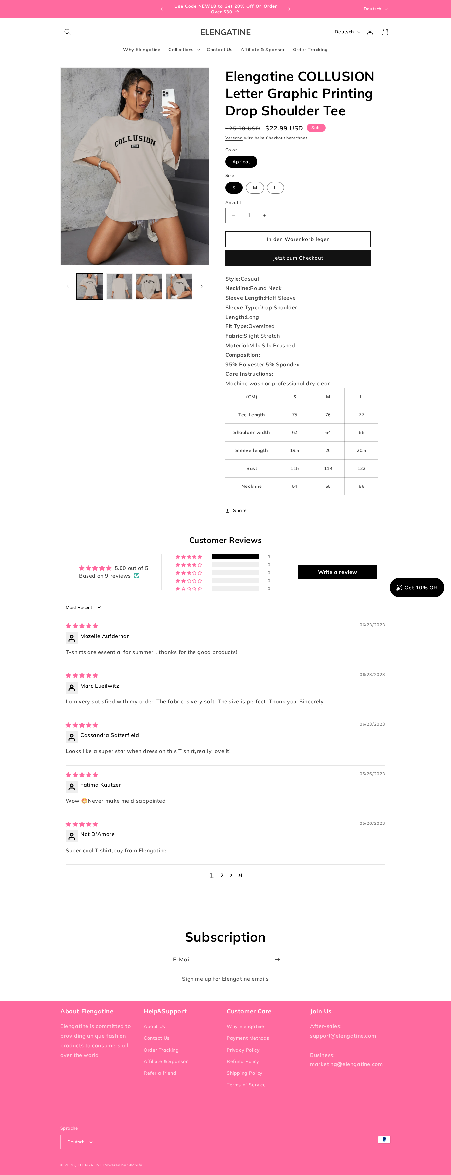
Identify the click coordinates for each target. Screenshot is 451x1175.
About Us (154, 1026)
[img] (82, 625)
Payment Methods (248, 1038)
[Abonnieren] (277, 959)
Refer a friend (160, 1073)
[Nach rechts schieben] (201, 286)
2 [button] (222, 875)
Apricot (241, 162)
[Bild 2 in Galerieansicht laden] (119, 286)
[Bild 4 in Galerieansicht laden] (179, 286)
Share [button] (240, 510)
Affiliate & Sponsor (166, 1061)
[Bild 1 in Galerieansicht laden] (90, 286)
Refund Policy (243, 1061)
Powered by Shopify (122, 1165)
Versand (234, 137)
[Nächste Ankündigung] (289, 9)
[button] (67, 32)
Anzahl (233, 202)
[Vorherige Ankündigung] (162, 9)
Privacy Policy (243, 1050)
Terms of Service (246, 1085)
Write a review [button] (337, 572)
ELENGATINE (90, 1165)
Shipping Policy (245, 1073)
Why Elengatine (245, 1026)
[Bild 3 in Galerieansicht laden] (149, 286)
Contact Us (157, 1038)
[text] (308, 279)
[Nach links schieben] (67, 286)
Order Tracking (161, 1050)
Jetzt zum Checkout (298, 258)
